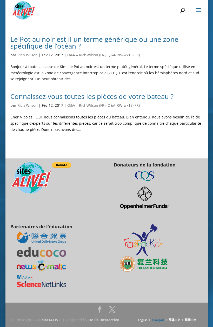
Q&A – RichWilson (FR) (86, 54)
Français (158, 320)
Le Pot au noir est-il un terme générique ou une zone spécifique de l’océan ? (94, 43)
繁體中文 (190, 320)
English (143, 320)
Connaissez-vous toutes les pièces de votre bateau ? (92, 96)
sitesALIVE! (52, 319)
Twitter (112, 311)
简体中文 (174, 320)
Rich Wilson (27, 54)
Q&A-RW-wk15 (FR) (124, 54)
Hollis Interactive (103, 319)
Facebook (100, 311)
